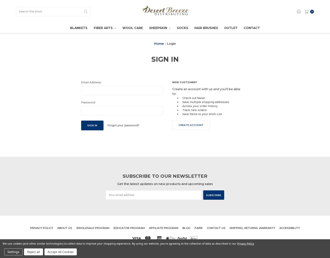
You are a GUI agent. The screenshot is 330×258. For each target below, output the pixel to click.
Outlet (231, 28)
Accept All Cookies (61, 252)
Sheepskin (158, 28)
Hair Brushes (206, 28)
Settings (13, 252)
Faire (199, 228)
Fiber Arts (104, 28)
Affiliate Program (163, 228)
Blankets (78, 28)
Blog (186, 228)
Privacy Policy (41, 228)
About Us (64, 228)
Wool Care (132, 28)
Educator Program (129, 228)
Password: (88, 102)
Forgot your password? (123, 125)
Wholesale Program (92, 228)
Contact (252, 28)
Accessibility (289, 228)
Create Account (191, 125)
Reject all (33, 252)
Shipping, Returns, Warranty (252, 228)
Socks (182, 28)
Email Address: (91, 82)
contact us (216, 228)
